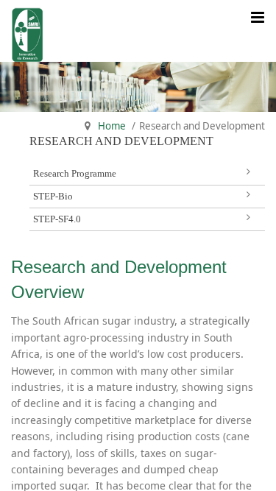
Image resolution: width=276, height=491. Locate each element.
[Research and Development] (27, 30)
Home (112, 126)
